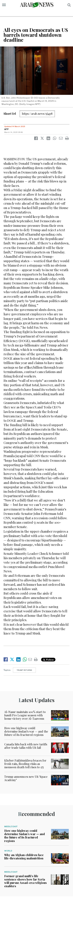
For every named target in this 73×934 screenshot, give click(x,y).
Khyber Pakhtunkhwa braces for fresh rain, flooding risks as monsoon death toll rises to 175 (25, 764)
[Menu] (4, 5)
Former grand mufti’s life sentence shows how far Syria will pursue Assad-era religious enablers (25, 881)
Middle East (11, 826)
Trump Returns (24, 670)
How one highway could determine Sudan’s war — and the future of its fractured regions (26, 731)
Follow (49, 659)
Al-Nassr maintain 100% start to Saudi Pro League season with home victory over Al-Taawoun (25, 715)
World (8, 851)
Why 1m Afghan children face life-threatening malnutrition (24, 856)
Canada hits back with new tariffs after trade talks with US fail (25, 745)
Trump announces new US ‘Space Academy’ (25, 778)
